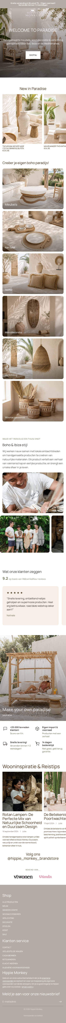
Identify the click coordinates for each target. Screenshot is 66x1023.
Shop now (7, 715)
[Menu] (3, 12)
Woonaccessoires (11, 914)
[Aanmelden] (60, 1001)
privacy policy (27, 986)
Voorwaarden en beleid (33, 1015)
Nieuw (5, 906)
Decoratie (7, 922)
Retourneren (9, 959)
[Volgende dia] (60, 124)
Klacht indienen (10, 963)
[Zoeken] (10, 12)
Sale (4, 934)
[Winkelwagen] (62, 12)
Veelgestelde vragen (12, 951)
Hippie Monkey (36, 1009)
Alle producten (10, 902)
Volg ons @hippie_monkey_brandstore (33, 856)
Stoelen (6, 926)
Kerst (5, 930)
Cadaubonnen (9, 955)
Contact (6, 947)
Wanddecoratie (10, 910)
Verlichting (8, 918)
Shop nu (33, 55)
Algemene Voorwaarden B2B (15, 967)
